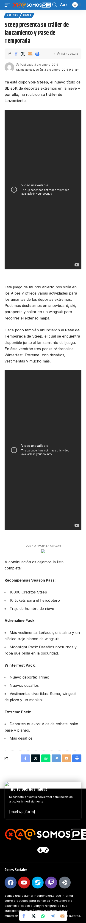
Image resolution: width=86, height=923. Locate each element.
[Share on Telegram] (53, 916)
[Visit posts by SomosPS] (9, 67)
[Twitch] (51, 882)
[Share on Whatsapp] (43, 916)
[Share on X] (23, 53)
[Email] (30, 53)
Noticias (12, 15)
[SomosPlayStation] (31, 5)
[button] (8, 5)
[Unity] (65, 882)
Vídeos (27, 15)
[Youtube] (24, 882)
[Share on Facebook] (16, 53)
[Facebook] (11, 882)
